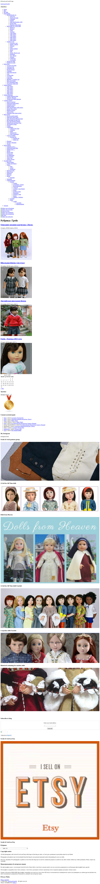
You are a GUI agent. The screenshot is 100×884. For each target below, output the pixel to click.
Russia (8, 176)
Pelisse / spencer (14, 44)
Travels (8, 144)
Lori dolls (9, 76)
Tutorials (6, 205)
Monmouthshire (20, 204)
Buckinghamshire (17, 186)
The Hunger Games (12, 124)
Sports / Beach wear (15, 53)
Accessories (13, 60)
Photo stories (7, 114)
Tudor (11, 30)
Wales (11, 200)
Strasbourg (12, 169)
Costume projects (8, 100)
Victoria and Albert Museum (14, 99)
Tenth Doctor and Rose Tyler (14, 123)
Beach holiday (10, 162)
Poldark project (10, 106)
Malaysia (9, 175)
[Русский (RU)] (5, 714)
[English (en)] (5, 711)
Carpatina (9, 71)
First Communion (14, 134)
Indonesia (9, 173)
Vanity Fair (9, 158)
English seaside (17, 191)
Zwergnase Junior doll (12, 83)
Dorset (14, 190)
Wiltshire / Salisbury (18, 197)
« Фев (2, 388)
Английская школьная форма (13, 301)
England (12, 182)
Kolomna (12, 177)
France (8, 165)
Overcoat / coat (14, 43)
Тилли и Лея (18, 429)
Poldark (12, 20)
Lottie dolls (9, 78)
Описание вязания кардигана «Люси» (17, 225)
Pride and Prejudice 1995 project (15, 107)
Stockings (12, 54)
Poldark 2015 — (11, 149)
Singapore (9, 179)
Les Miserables (10, 155)
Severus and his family (12, 116)
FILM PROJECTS (11, 15)
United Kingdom (11, 180)
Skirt (11, 51)
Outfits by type (10, 41)
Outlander (12, 19)
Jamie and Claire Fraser (12, 117)
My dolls (6, 12)
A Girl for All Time (11, 65)
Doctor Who (13, 23)
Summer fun (16, 138)
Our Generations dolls (12, 82)
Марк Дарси (14, 420)
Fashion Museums (8, 95)
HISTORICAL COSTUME (14, 26)
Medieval (12, 27)
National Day (13, 132)
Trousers (12, 57)
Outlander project (11, 104)
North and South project (13, 103)
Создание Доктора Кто (17, 418)
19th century (13, 39)
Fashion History (8, 85)
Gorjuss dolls (10, 75)
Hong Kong (10, 172)
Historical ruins (10, 170)
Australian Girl (10, 68)
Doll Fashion (7, 13)
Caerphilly (18, 203)
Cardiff (15, 201)
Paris (11, 166)
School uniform (14, 48)
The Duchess (10, 156)
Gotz (8, 74)
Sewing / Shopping (11, 142)
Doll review (7, 64)
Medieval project (11, 110)
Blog (5, 11)
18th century (13, 37)
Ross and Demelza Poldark (13, 121)
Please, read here (5, 879)
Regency (12, 29)
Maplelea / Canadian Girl (13, 79)
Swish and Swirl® (5, 4)
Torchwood (10, 153)
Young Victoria (10, 159)
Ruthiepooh (7, 429)
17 (17, 266)
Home (5, 9)
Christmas (12, 130)
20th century (13, 40)
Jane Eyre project (11, 102)
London (15, 183)
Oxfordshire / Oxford (18, 184)
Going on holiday (11, 135)
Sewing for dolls (11, 61)
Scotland (12, 198)
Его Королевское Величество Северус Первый (23, 423)
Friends (9, 125)
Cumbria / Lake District (19, 189)
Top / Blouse (13, 55)
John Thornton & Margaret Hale (15, 118)
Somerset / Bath (17, 194)
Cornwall (15, 187)
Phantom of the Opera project (14, 113)
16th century (13, 34)
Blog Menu (3, 6)
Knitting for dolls (11, 62)
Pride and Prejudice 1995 (16, 22)
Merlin (8, 151)
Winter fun (15, 139)
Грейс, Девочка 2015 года (11, 339)
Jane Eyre (12, 16)
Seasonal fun (13, 137)
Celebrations (10, 127)
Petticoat (12, 46)
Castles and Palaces (11, 163)
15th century (13, 33)
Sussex (15, 196)
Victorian (12, 32)
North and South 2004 (12, 148)
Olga (5, 418)
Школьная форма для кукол (13, 263)
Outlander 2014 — (11, 146)
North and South (14, 18)
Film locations (7, 145)
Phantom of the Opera (15, 25)
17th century (13, 36)
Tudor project (10, 111)
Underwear (13, 58)
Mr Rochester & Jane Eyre (13, 120)
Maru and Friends (11, 81)
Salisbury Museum (11, 97)
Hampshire (16, 193)
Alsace (11, 167)
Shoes (11, 50)
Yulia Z (14, 882)
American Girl (10, 67)
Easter (11, 131)
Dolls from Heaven (11, 72)
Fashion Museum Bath (12, 96)
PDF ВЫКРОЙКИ (16, 430)
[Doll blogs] (9, 412)
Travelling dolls (7, 160)
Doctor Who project (12, 109)
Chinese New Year (14, 128)
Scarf (11, 47)
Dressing (9, 141)
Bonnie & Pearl (11, 69)
